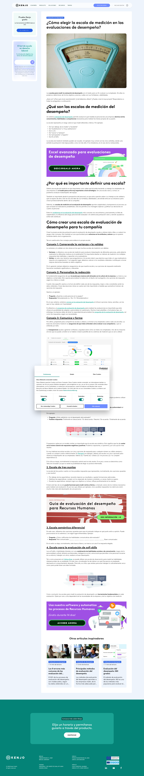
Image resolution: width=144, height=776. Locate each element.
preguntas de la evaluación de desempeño (109, 312)
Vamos (24, 30)
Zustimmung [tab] (47, 374)
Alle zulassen (96, 406)
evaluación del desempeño (63, 117)
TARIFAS (70, 5)
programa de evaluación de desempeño (71, 308)
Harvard (81, 453)
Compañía (33, 5)
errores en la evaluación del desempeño (80, 302)
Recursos (62, 5)
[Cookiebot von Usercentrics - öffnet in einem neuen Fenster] (100, 369)
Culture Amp (68, 559)
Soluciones (52, 5)
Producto (42, 5)
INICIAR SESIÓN (119, 5)
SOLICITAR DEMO (101, 5)
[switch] (62, 399)
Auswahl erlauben (72, 406)
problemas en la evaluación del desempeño (67, 213)
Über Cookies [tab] (97, 374)
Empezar (72, 735)
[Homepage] (22, 5)
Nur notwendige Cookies (48, 406)
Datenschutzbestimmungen (28, 68)
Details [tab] (72, 374)
